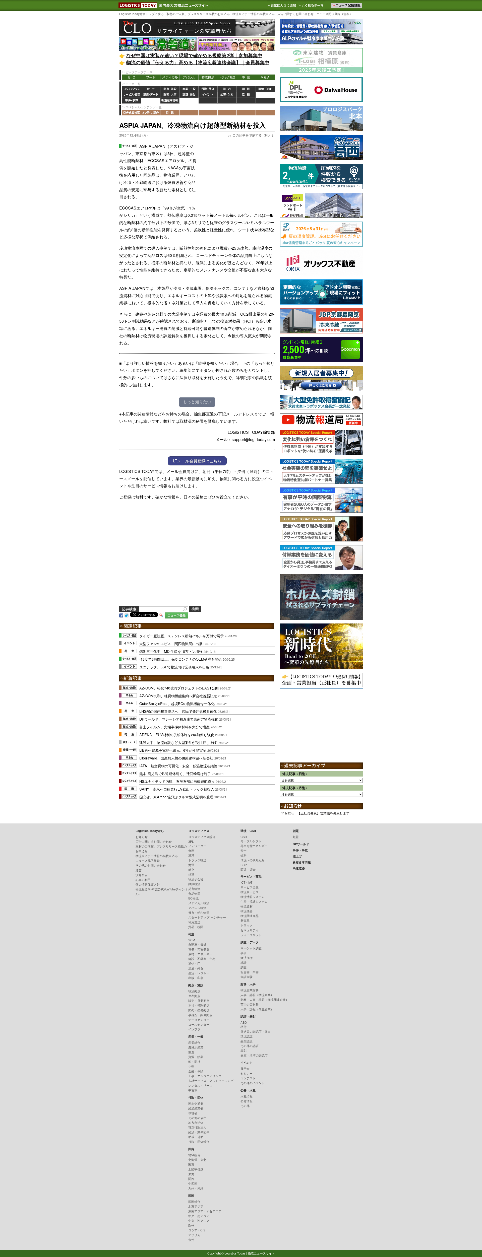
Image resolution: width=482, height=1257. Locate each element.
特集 (169, 112)
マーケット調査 (251, 948)
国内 (227, 89)
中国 (246, 77)
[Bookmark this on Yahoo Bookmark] (161, 615)
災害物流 (194, 888)
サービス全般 (249, 887)
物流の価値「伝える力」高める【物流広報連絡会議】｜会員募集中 (197, 62)
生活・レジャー (198, 973)
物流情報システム (252, 896)
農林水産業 (195, 1047)
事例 (243, 953)
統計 (243, 962)
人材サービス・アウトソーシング (210, 1080)
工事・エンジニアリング (204, 1076)
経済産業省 (195, 1108)
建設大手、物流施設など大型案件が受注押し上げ (178, 742)
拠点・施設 (169, 89)
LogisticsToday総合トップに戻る (141, 14)
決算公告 (142, 875)
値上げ (150, 101)
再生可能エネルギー (254, 846)
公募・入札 (227, 95)
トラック (246, 925)
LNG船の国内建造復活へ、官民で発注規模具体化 (178, 711)
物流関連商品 (249, 916)
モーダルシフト (251, 841)
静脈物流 (194, 884)
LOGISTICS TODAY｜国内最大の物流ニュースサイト (136, 5)
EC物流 (193, 898)
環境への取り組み (252, 860)
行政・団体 (208, 89)
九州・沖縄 (195, 1188)
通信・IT (194, 963)
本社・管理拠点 (198, 1005)
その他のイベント (252, 1083)
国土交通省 (195, 1103)
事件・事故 (131, 101)
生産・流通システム (254, 901)
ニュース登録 (176, 615)
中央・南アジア (198, 1216)
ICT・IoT (246, 882)
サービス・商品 (131, 95)
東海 (191, 1174)
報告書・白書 (249, 972)
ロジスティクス (131, 89)
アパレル (189, 77)
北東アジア (195, 1206)
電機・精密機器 (198, 949)
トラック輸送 (227, 77)
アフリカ (194, 1235)
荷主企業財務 (249, 1004)
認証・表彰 (189, 95)
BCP (243, 865)
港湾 (191, 855)
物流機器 (246, 911)
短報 (296, 836)
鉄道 (191, 874)
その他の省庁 (197, 1117)
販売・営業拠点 (198, 1000)
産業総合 (194, 1042)
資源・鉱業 (195, 1057)
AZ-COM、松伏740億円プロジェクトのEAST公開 (179, 687)
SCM (191, 940)
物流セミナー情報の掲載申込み (253, 14)
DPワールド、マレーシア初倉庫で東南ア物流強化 (178, 719)
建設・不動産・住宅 (201, 958)
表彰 (243, 1050)
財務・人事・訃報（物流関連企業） (264, 999)
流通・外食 (195, 968)
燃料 (243, 855)
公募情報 (246, 1101)
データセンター (198, 1019)
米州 (191, 1239)
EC (131, 77)
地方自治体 (195, 1122)
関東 (191, 1164)
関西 (191, 1178)
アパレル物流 (197, 907)
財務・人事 (169, 95)
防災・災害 (248, 869)
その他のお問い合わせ (151, 865)
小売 (191, 1066)
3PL (191, 841)
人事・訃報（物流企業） (257, 995)
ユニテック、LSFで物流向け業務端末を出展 (174, 666)
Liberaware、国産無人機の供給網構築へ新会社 (176, 757)
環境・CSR (265, 89)
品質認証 (246, 1041)
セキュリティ (249, 930)
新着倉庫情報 (169, 101)
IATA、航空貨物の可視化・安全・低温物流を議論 (178, 765)
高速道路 (189, 101)
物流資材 (246, 906)
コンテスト (248, 1078)
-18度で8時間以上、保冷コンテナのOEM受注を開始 (180, 659)
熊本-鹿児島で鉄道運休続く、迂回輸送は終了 (175, 773)
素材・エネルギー (200, 954)
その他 (245, 1105)
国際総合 (194, 1201)
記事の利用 (143, 879)
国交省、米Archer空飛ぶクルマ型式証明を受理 (176, 796)
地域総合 (194, 1155)
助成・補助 (195, 1137)
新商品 (245, 920)
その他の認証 (249, 1045)
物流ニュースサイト (261, 1253)
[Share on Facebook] (121, 615)
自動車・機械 (197, 944)
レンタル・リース (200, 1085)
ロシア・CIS (196, 1230)
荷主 (150, 89)
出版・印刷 (195, 977)
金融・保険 (195, 1071)
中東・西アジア (198, 1220)
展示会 (245, 1068)
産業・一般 (189, 89)
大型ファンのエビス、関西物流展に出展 (171, 643)
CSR (243, 836)
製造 (191, 1052)
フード (150, 77)
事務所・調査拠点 (200, 1015)
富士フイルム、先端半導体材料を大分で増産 (174, 726)
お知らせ (142, 836)
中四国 (192, 1183)
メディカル (169, 77)
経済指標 (246, 957)
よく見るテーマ (311, 5)
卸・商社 (194, 1061)
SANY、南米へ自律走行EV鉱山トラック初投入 (176, 789)
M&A (265, 77)
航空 (191, 869)
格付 (243, 1026)
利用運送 (194, 922)
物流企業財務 (249, 990)
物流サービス (249, 892)
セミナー (246, 1073)
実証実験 (246, 976)
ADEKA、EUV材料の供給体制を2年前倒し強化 (176, 734)
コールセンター (198, 1024)
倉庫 (191, 850)
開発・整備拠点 (198, 1010)
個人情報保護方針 (148, 884)
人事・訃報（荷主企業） (257, 1009)
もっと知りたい (197, 402)
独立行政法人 (197, 1127)
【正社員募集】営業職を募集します (323, 813)
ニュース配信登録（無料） (334, 14)
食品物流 (194, 893)
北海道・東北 (197, 1159)
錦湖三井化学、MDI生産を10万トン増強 (171, 651)
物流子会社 (195, 879)
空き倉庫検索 (131, 112)
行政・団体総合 (198, 1141)
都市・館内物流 (198, 912)
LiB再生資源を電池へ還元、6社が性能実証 (172, 750)
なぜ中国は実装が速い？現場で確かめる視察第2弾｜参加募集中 (194, 55)
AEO (243, 1022)
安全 (243, 850)
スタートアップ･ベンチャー (207, 917)
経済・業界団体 (198, 1132)
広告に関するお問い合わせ (295, 14)
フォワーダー (197, 846)
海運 (191, 865)
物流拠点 (208, 77)
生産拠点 (194, 996)
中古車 (192, 1090)
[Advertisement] (237, 174)
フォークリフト (251, 935)
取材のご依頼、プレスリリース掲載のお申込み (198, 14)
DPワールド (265, 95)
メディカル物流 (198, 903)
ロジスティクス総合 (201, 836)
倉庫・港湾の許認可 (254, 1055)
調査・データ (150, 95)
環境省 (192, 1113)
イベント (208, 95)
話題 (246, 95)
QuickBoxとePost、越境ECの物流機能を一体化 (177, 703)
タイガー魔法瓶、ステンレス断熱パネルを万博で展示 (181, 635)
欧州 (191, 1225)
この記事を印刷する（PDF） (253, 135)
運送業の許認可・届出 (255, 1031)
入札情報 (246, 1096)
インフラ (194, 1029)
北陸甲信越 (195, 1169)
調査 (243, 967)
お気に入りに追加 (282, 5)
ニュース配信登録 (148, 860)
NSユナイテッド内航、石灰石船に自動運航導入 (177, 781)
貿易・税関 (195, 927)
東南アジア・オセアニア (204, 1211)
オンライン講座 (150, 112)
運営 (139, 870)
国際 (246, 89)
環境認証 (246, 1036)
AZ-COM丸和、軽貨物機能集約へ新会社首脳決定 (178, 695)
